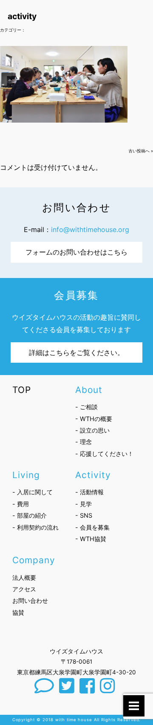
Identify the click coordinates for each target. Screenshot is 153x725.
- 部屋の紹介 (29, 515)
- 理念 (83, 441)
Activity (93, 475)
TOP (21, 389)
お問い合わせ (30, 600)
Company (33, 560)
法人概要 (24, 577)
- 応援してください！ (104, 453)
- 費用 (20, 503)
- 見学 (83, 503)
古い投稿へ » (140, 151)
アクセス (24, 589)
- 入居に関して (32, 492)
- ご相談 (86, 406)
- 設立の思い (92, 430)
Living (26, 475)
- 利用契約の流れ (35, 527)
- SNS (83, 515)
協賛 (18, 612)
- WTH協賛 (90, 538)
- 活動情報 (89, 492)
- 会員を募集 (92, 527)
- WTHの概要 (93, 418)
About (88, 389)
